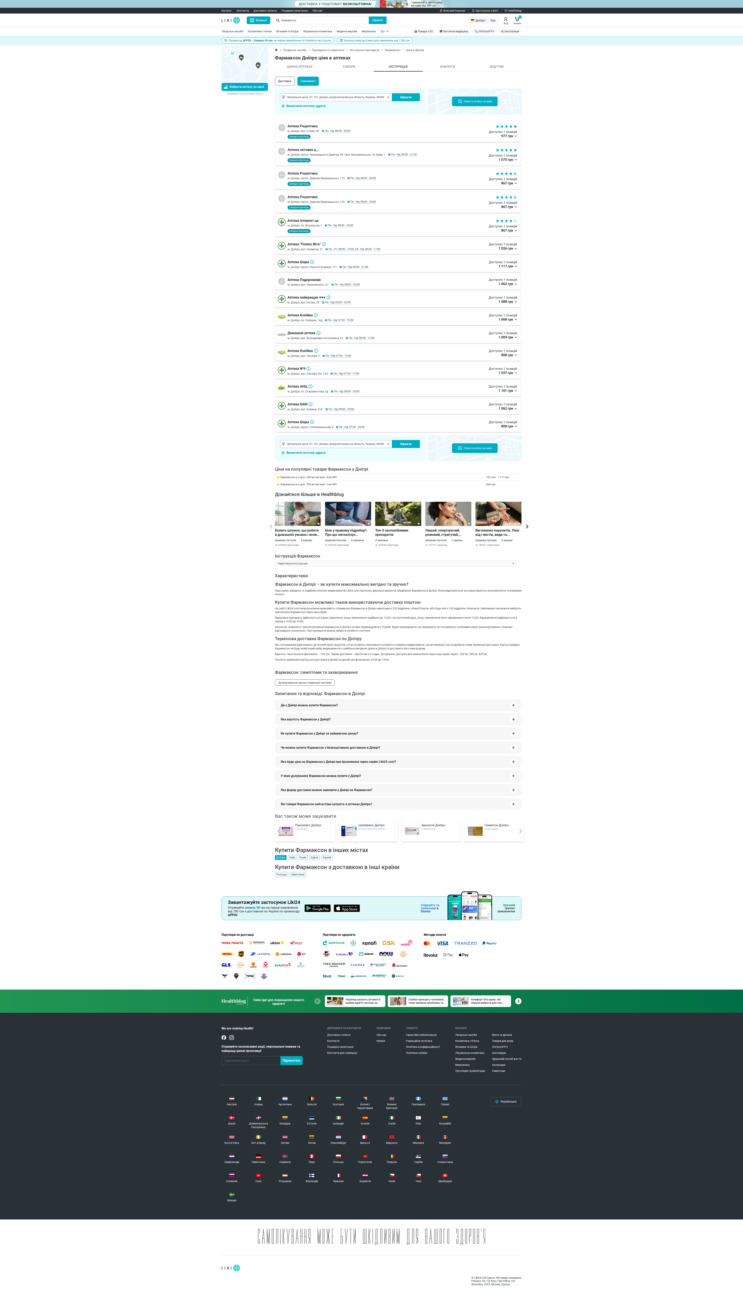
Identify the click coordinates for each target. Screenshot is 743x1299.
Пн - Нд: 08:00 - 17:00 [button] (361, 337)
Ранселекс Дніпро (308, 825)
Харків (327, 857)
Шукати (377, 20)
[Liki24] (231, 1268)
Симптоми (498, 1070)
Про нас (317, 10)
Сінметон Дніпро (496, 825)
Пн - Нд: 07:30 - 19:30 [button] (341, 320)
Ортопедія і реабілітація (470, 1070)
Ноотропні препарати (364, 50)
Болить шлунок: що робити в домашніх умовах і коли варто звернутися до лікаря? (297, 532)
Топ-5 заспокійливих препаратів (391, 532)
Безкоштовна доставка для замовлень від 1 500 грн (377, 40)
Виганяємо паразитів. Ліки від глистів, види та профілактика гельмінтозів (497, 532)
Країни (381, 1040)
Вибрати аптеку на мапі (246, 87)
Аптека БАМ (310, 404)
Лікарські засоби (232, 31)
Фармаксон (393, 50)
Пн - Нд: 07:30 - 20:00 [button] (352, 426)
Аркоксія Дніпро (433, 825)
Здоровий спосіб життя (506, 1058)
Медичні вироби (347, 31)
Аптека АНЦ (310, 386)
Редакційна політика (419, 1040)
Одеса (314, 857)
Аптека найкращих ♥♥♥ (328, 297)
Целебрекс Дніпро (371, 825)
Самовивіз (308, 81)
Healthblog (514, 10)
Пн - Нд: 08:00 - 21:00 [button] (404, 154)
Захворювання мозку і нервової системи (304, 682)
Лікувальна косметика (317, 31)
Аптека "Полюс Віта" (324, 244)
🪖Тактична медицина (454, 31)
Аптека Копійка (316, 315)
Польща (281, 874)
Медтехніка (369, 31)
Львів (302, 857)
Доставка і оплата (265, 10)
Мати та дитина (502, 1034)
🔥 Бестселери (510, 31)
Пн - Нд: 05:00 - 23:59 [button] (338, 302)
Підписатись (291, 1060)
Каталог (227, 10)
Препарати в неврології (328, 50)
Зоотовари (499, 1052)
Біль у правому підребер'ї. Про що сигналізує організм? (346, 532)
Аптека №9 (308, 368)
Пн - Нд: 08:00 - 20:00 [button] (337, 130)
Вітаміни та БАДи (287, 31)
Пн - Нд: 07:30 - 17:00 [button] (346, 373)
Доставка (284, 81)
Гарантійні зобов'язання (421, 1034)
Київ (292, 857)
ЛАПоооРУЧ (500, 1046)
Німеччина (298, 874)
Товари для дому (502, 1040)
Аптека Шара (312, 262)
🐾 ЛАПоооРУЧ (484, 31)
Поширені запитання (295, 10)
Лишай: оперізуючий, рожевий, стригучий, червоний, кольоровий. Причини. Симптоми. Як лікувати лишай (444, 532)
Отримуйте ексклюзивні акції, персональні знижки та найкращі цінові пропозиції (261, 1049)
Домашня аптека (318, 333)
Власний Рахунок (454, 10)
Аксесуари (498, 1064)
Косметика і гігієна (260, 31)
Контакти (243, 10)
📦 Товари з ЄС (423, 31)
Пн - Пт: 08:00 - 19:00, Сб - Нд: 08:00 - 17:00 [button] (354, 249)
